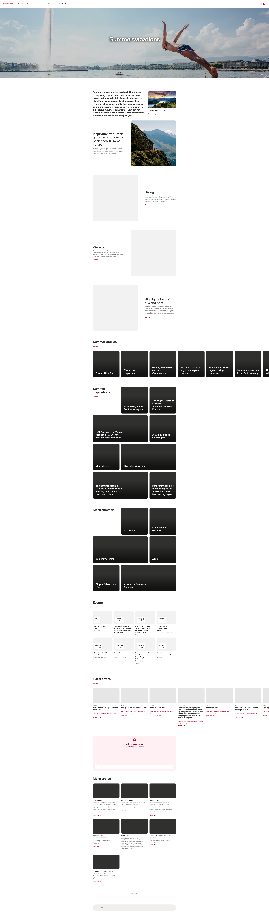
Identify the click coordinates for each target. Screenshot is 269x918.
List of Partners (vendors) (119, 108)
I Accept (151, 112)
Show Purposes (119, 112)
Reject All (140, 112)
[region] (135, 104)
